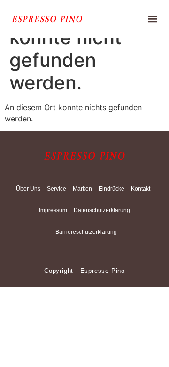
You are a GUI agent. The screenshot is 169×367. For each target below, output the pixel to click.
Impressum (53, 210)
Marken (82, 188)
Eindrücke (111, 188)
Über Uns (28, 188)
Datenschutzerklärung (102, 210)
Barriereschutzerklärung (86, 232)
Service (56, 188)
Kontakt (140, 188)
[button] (153, 19)
